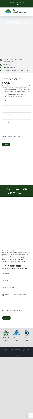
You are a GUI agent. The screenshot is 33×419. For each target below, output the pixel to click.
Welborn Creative (26, 351)
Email (6, 340)
